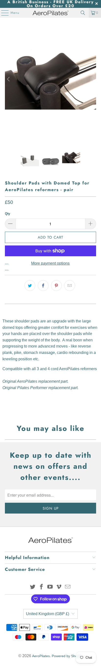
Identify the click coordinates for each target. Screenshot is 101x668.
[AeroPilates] (50, 13)
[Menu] (2, 13)
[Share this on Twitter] (30, 285)
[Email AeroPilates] (68, 587)
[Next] (92, 79)
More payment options (50, 263)
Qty (7, 213)
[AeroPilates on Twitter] (33, 587)
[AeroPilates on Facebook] (41, 587)
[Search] (83, 13)
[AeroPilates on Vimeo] (59, 587)
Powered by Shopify (67, 656)
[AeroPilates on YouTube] (50, 587)
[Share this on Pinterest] (56, 285)
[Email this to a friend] (69, 285)
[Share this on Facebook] (43, 285)
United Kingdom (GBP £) (47, 614)
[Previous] (9, 79)
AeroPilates (41, 656)
